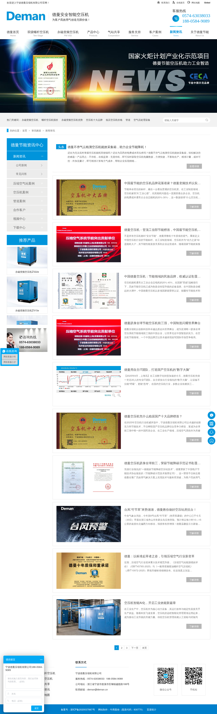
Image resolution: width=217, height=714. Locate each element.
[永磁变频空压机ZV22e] (27, 250)
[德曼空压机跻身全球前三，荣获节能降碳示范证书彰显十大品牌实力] (88, 477)
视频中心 (19, 218)
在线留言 (180, 2)
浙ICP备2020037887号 (82, 709)
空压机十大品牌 (94, 119)
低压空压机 (46, 678)
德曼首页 (13, 33)
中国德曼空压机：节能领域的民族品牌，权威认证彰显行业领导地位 (163, 276)
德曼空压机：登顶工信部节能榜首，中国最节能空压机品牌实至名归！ (163, 229)
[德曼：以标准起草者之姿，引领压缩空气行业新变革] (88, 571)
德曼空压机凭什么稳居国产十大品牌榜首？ (153, 416)
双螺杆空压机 (47, 673)
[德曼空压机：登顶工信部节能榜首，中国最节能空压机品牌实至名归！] (88, 244)
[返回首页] (211, 441)
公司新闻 (21, 165)
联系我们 (165, 2)
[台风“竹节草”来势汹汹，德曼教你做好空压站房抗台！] (88, 524)
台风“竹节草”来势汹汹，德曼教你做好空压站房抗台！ (160, 509)
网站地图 (196, 2)
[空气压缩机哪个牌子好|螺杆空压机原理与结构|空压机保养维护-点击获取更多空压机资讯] (26, 19)
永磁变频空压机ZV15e (27, 307)
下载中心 (19, 227)
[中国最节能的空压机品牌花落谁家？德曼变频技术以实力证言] (88, 197)
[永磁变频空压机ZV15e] (27, 288)
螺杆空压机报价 (50, 119)
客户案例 (155, 33)
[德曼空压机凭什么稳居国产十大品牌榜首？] (88, 431)
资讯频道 (37, 130)
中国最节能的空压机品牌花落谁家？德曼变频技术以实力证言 (163, 183)
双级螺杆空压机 (38, 33)
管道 (128, 119)
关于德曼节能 (200, 33)
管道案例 (19, 201)
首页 (25, 130)
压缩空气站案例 (24, 183)
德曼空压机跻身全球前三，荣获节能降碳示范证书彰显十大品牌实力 (163, 463)
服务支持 (135, 33)
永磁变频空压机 (68, 33)
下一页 (134, 647)
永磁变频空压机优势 (72, 119)
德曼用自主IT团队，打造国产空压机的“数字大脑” (157, 369)
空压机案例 (20, 192)
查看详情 (194, 166)
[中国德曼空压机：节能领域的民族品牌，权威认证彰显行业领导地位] (88, 291)
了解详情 (194, 206)
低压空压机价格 (114, 119)
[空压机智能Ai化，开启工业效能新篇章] (88, 617)
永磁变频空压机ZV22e (27, 268)
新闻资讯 (176, 33)
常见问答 (21, 174)
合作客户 (19, 209)
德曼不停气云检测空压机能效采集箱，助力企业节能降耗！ (107, 146)
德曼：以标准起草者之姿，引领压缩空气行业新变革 (159, 556)
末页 (144, 647)
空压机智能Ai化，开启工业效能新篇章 (150, 602)
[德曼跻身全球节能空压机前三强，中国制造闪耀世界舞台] (88, 337)
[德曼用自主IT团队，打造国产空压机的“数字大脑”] (88, 384)
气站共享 (114, 33)
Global (207, 2)
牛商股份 (115, 709)
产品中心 (93, 33)
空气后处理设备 (142, 119)
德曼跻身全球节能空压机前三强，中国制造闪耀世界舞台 (162, 323)
